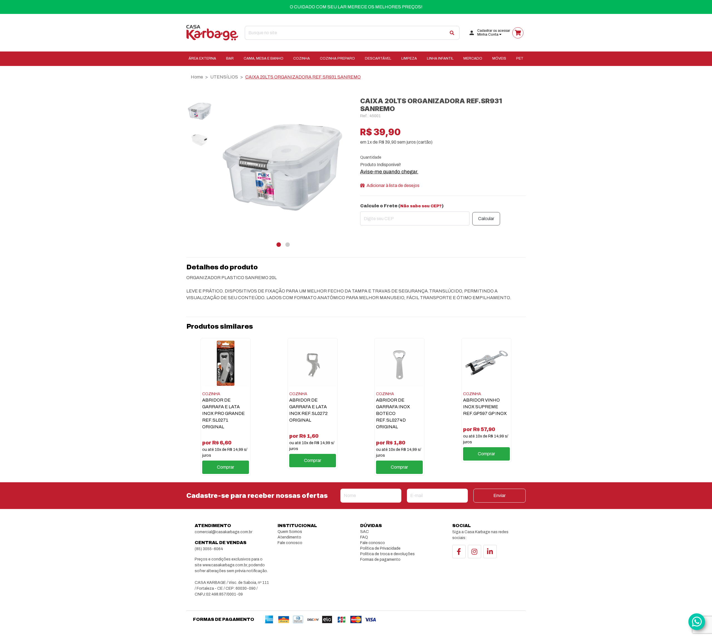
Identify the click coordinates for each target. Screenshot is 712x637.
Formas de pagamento (380, 559)
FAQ (364, 537)
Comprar (225, 467)
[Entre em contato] (696, 621)
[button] (278, 244)
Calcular (486, 218)
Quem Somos (290, 532)
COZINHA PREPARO (337, 58)
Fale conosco (290, 543)
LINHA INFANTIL (440, 58)
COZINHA (301, 58)
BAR (230, 58)
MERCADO (472, 58)
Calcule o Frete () (402, 205)
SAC (364, 532)
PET (519, 58)
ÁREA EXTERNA (202, 58)
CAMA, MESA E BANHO (263, 58)
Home (197, 77)
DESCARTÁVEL (378, 58)
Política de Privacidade (380, 548)
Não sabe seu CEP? (421, 206)
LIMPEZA (409, 58)
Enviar (499, 495)
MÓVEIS (499, 58)
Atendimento (289, 537)
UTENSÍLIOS (224, 77)
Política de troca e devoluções (387, 554)
